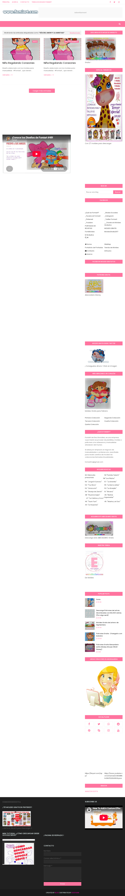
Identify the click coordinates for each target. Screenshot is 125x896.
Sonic (98, 599)
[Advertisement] (41, 117)
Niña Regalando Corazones (60, 63)
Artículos (107, 251)
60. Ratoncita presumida (90, 476)
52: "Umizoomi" (91, 488)
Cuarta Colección (111, 421)
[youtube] (118, 730)
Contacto (24, 2)
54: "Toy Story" (90, 485)
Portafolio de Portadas (94, 247)
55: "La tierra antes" (112, 485)
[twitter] (114, 2)
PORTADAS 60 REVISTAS (90, 227)
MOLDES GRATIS (110, 228)
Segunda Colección (112, 418)
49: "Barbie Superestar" (109, 496)
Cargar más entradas (42, 91)
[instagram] (118, 2)
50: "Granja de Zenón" (93, 491)
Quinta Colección (92, 424)
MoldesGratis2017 (111, 231)
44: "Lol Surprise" (91, 505)
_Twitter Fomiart (110, 219)
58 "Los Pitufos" (109, 478)
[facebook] (110, 2)
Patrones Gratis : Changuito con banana (109, 634)
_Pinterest (89, 219)
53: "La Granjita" (110, 488)
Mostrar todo (75, 33)
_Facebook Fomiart (92, 216)
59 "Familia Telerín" (111, 475)
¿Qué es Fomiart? (92, 212)
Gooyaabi (75, 893)
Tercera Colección (92, 421)
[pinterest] (89, 730)
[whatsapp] (108, 724)
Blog (57, 893)
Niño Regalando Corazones (18, 63)
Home (89, 244)
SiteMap (107, 244)
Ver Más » (6, 75)
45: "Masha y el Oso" (112, 501)
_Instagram (109, 216)
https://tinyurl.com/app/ (93, 774)
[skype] (99, 730)
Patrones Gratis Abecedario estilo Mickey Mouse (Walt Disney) (107, 646)
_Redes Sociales (111, 212)
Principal (6, 2)
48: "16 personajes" (92, 495)
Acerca (15, 2)
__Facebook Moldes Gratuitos (112, 223)
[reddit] (118, 724)
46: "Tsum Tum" (91, 501)
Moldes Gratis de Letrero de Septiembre (107, 623)
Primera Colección (92, 418)
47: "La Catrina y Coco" (95, 498)
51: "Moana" (108, 491)
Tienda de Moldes (111, 247)
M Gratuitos (89, 235)
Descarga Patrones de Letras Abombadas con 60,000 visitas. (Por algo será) (109, 612)
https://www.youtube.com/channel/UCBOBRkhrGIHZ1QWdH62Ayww (113, 775)
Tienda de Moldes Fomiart (42, 2)
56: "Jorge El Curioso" (93, 481)
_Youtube (89, 222)
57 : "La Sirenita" (110, 481)
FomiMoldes (90, 231)
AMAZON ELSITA (91, 791)
